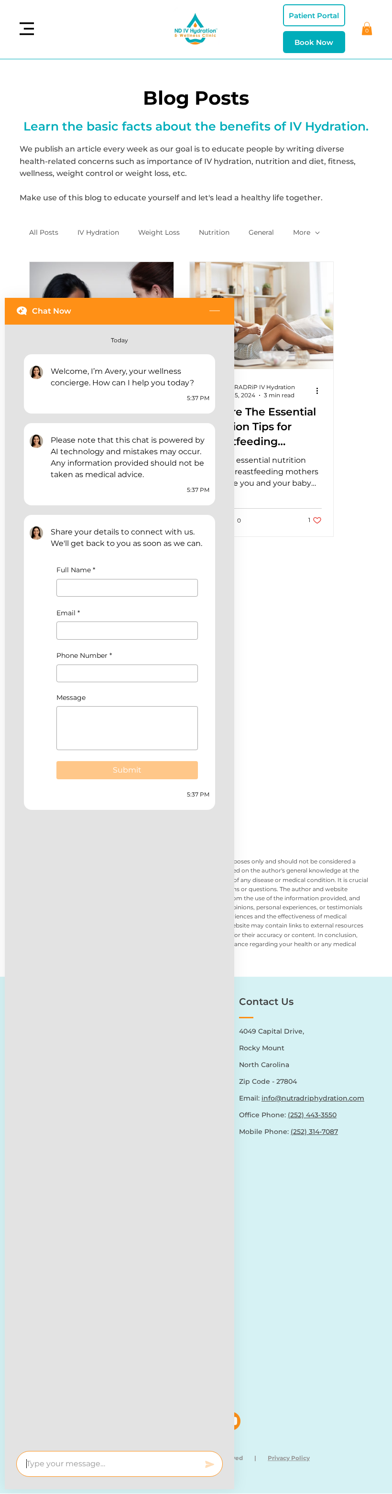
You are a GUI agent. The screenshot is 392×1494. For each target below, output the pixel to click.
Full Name (75, 570)
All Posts (43, 232)
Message (71, 697)
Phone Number (84, 655)
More (301, 232)
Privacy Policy (289, 1457)
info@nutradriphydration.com (312, 1098)
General (261, 232)
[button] (366, 28)
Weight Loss (159, 232)
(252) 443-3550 (312, 1115)
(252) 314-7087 (314, 1131)
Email (68, 613)
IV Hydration (98, 232)
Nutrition (214, 232)
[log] (119, 885)
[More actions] (320, 390)
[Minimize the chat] (214, 311)
